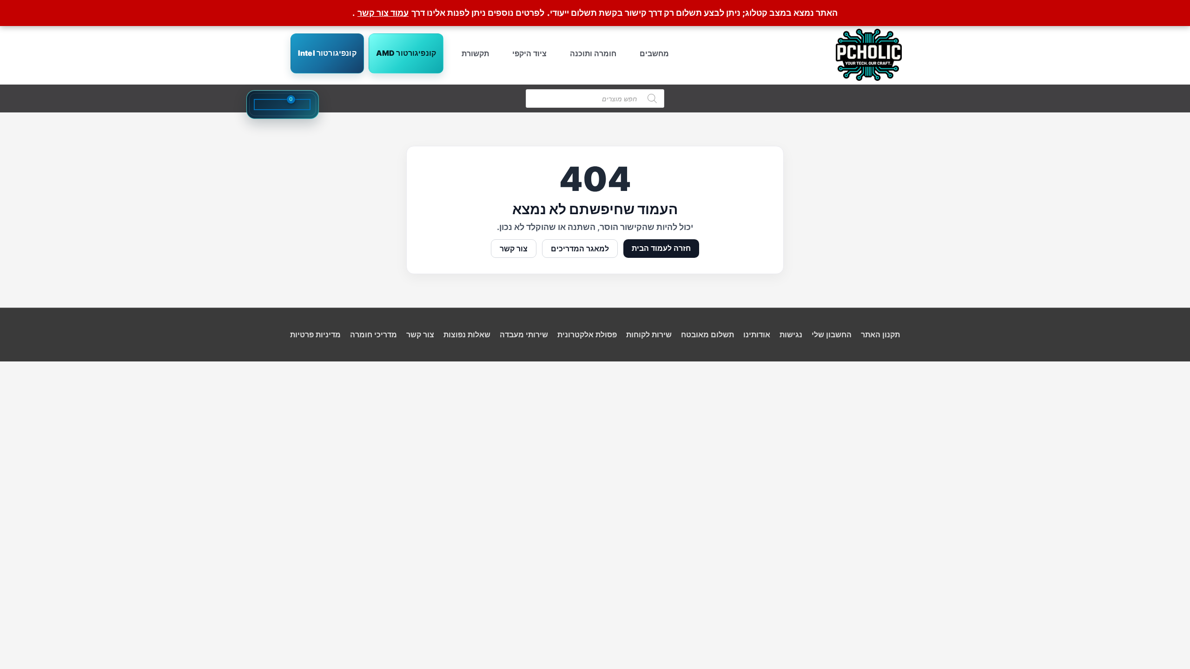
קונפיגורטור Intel (327, 53)
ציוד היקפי (529, 53)
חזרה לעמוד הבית (661, 248)
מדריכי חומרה (373, 334)
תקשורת (475, 53)
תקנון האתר (880, 334)
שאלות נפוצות (466, 334)
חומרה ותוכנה (593, 53)
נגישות (791, 334)
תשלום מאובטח (707, 334)
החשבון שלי (832, 334)
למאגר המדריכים (580, 248)
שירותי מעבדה (524, 334)
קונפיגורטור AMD (406, 53)
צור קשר (514, 248)
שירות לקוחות (649, 334)
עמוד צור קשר (383, 13)
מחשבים (654, 53)
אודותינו (756, 334)
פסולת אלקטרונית (587, 334)
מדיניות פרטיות (315, 334)
